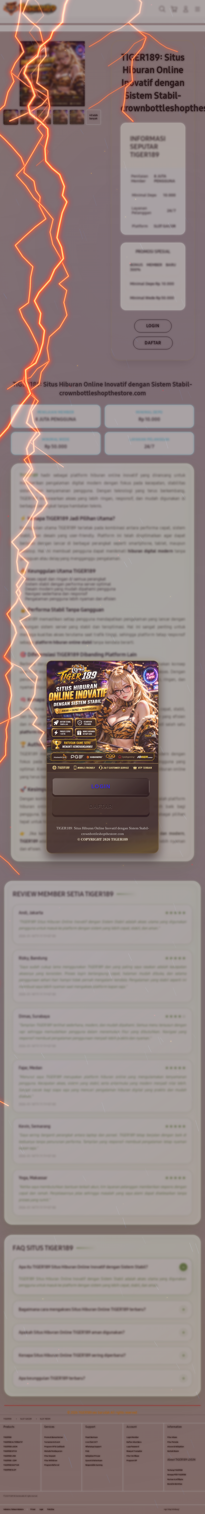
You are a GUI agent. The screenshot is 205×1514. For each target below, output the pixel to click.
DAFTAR (101, 806)
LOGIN (101, 786)
